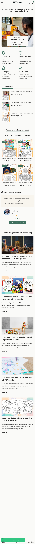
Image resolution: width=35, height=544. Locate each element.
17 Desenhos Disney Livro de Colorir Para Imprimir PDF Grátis (17, 298)
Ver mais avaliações (17, 222)
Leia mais (5, 271)
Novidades (8, 135)
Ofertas (27, 135)
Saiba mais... (17, 44)
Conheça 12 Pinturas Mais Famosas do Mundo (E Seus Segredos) (17, 257)
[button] (14, 219)
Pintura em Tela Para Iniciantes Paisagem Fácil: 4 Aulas (17, 338)
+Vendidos (18, 135)
